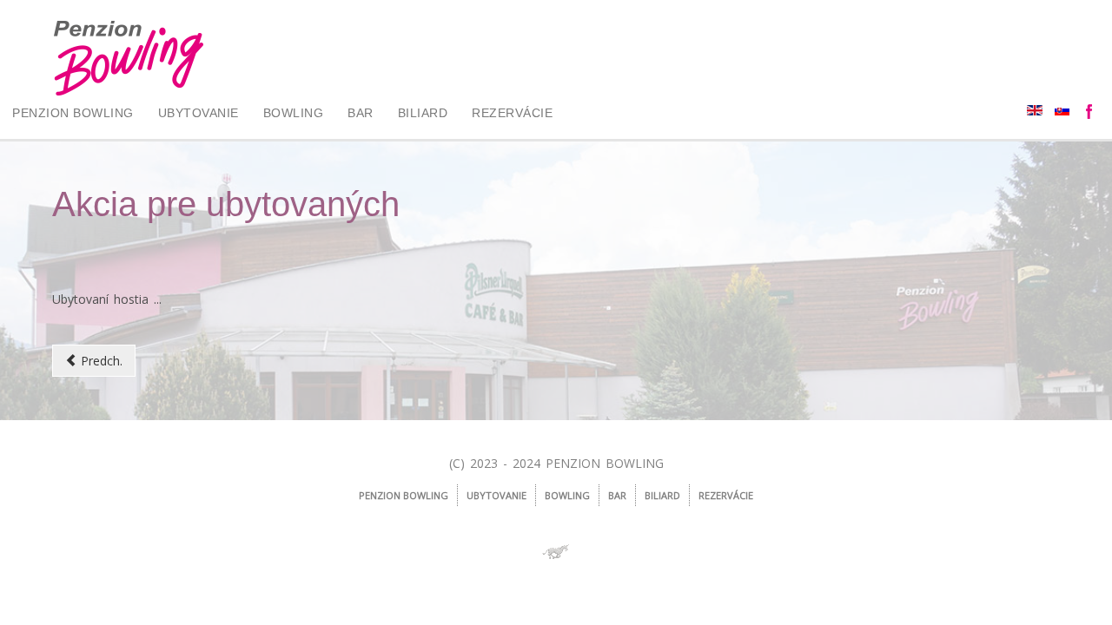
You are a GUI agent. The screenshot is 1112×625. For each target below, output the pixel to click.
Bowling (293, 113)
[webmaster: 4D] (556, 552)
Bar (361, 113)
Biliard (423, 113)
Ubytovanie (198, 113)
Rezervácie (512, 113)
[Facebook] (1090, 112)
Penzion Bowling (73, 113)
